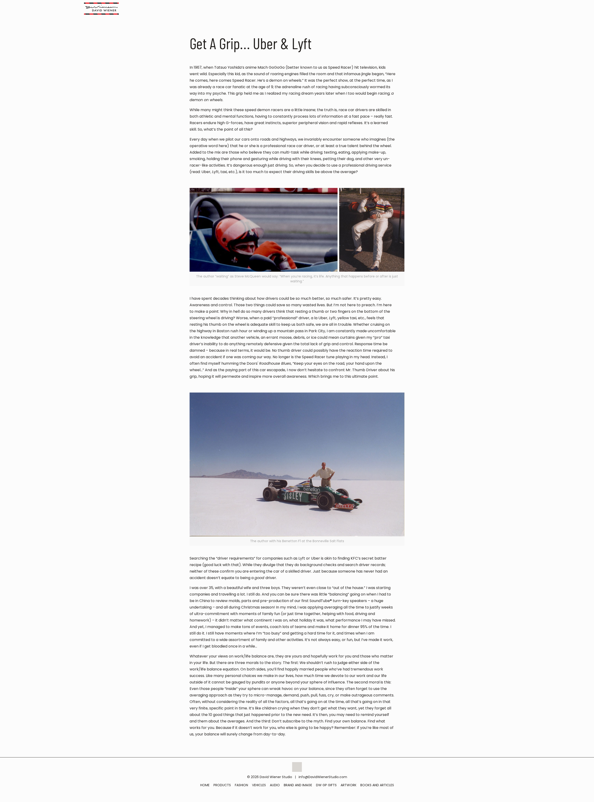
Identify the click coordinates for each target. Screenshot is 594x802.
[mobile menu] (508, 8)
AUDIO (275, 785)
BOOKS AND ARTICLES (377, 785)
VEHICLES (259, 785)
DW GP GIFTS (326, 785)
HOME (205, 785)
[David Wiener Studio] (101, 8)
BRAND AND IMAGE (298, 785)
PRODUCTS (222, 785)
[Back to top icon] (297, 767)
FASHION (241, 785)
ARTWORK (348, 785)
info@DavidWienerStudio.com (323, 777)
